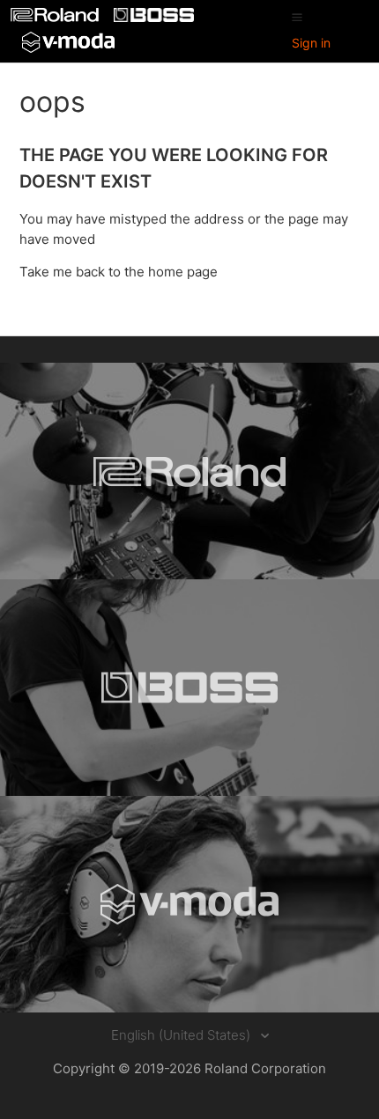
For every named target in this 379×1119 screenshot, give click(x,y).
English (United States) (182, 1035)
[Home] (56, 17)
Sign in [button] (311, 42)
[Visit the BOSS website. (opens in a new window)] (189, 687)
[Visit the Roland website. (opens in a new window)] (189, 471)
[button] (297, 16)
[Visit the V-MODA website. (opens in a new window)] (189, 904)
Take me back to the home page (118, 271)
